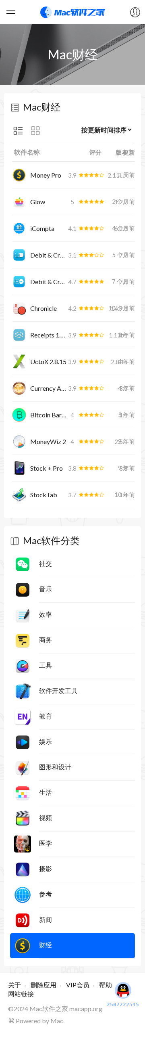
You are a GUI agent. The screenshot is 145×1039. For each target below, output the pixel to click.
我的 (135, 12)
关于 (14, 985)
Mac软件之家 (72, 12)
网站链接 (21, 993)
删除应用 (43, 985)
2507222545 (123, 1004)
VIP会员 (77, 985)
